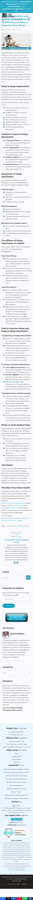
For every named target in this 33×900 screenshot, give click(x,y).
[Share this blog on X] (8, 898)
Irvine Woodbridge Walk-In (16, 734)
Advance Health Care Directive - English (17, 771)
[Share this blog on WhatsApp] (24, 898)
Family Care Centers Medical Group (13, 503)
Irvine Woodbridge (17, 505)
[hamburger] (29, 18)
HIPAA (18, 886)
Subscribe (8, 606)
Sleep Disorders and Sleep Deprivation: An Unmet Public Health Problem (16, 519)
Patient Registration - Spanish (17, 791)
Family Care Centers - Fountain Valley (16, 746)
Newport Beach (16, 761)
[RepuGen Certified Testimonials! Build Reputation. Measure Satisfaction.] (16, 835)
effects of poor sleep (23, 526)
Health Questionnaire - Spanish (17, 784)
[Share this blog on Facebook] (3, 898)
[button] (15, 662)
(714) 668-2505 (21, 827)
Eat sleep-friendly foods (14, 382)
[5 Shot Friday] (16, 617)
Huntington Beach (16, 759)
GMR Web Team (16, 883)
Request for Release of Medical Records (17, 801)
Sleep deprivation (12, 526)
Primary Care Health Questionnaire (17, 778)
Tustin (16, 756)
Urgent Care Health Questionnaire (17, 781)
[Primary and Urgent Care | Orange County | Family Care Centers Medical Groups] (8, 15)
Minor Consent (17, 794)
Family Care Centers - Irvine (16, 744)
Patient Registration (17, 788)
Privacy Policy (11, 886)
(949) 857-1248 (19, 825)
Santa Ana (17, 764)
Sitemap (23, 886)
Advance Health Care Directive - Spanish (17, 775)
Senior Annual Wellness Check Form (17, 797)
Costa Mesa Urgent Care (10, 508)
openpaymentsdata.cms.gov (16, 872)
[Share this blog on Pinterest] (19, 898)
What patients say (8, 19)
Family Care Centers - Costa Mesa (16, 749)
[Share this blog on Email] (30, 898)
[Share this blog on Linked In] (13, 898)
